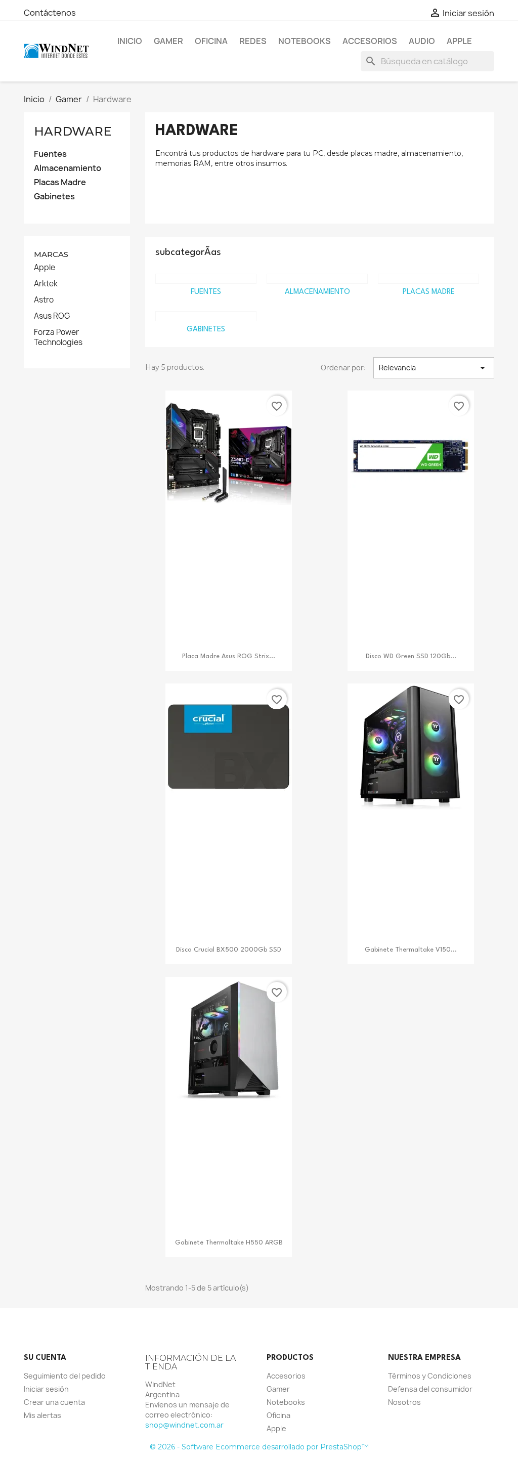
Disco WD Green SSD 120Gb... (411, 656)
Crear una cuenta (54, 1402)
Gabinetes (54, 196)
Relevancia (434, 368)
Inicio (129, 41)
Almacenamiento (67, 168)
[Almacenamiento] (317, 279)
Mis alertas (42, 1415)
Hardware (72, 131)
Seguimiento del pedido (65, 1376)
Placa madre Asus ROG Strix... (228, 656)
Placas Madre (60, 182)
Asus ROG (52, 316)
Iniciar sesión (46, 1389)
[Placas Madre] (428, 279)
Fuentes (50, 154)
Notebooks (304, 41)
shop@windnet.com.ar (184, 1425)
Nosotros (404, 1402)
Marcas (51, 254)
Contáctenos (50, 12)
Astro (44, 300)
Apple (459, 41)
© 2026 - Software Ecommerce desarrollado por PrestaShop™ (259, 1446)
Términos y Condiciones (429, 1376)
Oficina (211, 41)
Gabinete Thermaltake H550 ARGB (229, 1242)
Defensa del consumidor (430, 1389)
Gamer (168, 41)
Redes (253, 41)
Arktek (46, 284)
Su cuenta (45, 1358)
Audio (422, 41)
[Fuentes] (205, 279)
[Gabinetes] (205, 316)
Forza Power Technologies (58, 337)
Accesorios (369, 41)
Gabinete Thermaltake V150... (411, 950)
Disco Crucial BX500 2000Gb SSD (228, 950)
